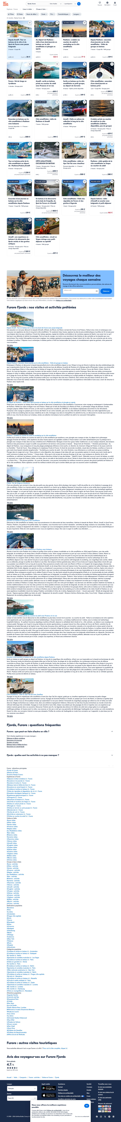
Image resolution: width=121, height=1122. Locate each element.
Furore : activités (34, 1077)
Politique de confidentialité (63, 300)
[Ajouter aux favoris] (29, 22)
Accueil (9, 1077)
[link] (19, 40)
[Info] (24, 18)
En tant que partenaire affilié (104, 1099)
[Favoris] (99, 2)
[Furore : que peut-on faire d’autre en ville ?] (112, 731)
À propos (89, 1087)
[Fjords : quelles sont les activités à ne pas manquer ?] (112, 755)
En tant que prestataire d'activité (105, 1088)
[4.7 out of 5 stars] (60, 1068)
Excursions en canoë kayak (15, 747)
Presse (88, 1096)
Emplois (89, 1090)
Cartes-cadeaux (91, 1099)
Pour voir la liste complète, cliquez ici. (55, 1048)
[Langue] (107, 2)
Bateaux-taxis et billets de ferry (17, 744)
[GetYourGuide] (5, 4)
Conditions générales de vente (67, 1099)
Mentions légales (63, 1090)
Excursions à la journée (14, 740)
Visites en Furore (47, 1077)
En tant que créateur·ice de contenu (106, 1093)
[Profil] (114, 2)
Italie (15, 1077)
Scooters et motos (12, 742)
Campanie (23, 1077)
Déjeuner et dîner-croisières (16, 738)
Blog (88, 1093)
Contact (60, 1087)
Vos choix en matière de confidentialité (69, 1096)
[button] (19, 40)
